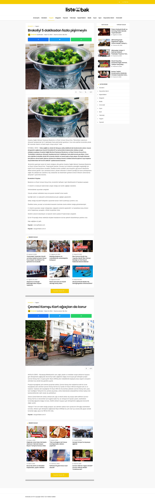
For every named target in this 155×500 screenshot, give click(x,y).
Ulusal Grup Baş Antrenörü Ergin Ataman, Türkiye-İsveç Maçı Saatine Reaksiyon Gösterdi (119, 64)
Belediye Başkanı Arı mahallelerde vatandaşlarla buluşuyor (58, 258)
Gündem (44, 18)
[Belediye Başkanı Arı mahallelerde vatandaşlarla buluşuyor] (59, 246)
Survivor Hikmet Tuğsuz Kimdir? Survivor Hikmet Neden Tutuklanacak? (82, 467)
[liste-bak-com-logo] (77, 10)
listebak (33, 34)
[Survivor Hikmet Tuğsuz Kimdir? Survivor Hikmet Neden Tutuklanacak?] (82, 455)
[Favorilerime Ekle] (76, 92)
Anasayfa (36, 18)
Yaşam (51, 18)
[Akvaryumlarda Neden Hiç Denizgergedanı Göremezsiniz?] (82, 271)
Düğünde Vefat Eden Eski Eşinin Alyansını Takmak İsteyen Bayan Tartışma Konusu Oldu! (36, 444)
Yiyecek (65, 18)
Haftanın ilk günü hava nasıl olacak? (58, 466)
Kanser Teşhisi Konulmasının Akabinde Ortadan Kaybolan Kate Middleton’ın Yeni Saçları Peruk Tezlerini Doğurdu (119, 75)
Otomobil (119, 18)
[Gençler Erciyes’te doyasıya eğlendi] (82, 432)
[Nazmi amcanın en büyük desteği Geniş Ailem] (59, 271)
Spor (99, 18)
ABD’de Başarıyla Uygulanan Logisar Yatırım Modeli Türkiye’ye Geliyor (119, 42)
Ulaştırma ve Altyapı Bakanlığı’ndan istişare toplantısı (34, 283)
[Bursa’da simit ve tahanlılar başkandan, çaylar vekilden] (37, 455)
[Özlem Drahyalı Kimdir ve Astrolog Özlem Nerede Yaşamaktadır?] (104, 32)
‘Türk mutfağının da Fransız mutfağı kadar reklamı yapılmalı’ (58, 444)
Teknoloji (72, 18)
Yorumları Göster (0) (59, 291)
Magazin (58, 18)
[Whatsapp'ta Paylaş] (81, 39)
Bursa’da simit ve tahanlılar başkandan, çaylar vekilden (35, 466)
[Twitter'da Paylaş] (59, 39)
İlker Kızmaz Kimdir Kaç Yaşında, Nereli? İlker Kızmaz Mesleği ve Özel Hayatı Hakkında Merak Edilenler (81, 259)
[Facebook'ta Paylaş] (38, 39)
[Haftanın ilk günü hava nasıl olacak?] (59, 455)
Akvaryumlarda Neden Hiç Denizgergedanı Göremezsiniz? (82, 282)
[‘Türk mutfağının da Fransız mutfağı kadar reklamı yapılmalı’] (59, 432)
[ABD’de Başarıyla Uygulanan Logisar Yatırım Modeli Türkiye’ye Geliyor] (104, 42)
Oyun (95, 18)
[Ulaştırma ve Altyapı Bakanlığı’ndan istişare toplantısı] (37, 271)
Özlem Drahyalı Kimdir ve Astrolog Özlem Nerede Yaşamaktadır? (119, 31)
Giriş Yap (126, 2)
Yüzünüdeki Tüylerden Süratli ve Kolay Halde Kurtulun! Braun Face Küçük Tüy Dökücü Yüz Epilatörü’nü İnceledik (36, 259)
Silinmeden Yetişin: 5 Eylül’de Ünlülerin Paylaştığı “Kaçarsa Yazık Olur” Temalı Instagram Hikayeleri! (119, 54)
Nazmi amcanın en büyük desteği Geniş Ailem (57, 282)
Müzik (89, 18)
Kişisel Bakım (81, 18)
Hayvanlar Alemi (108, 18)
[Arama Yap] (119, 2)
